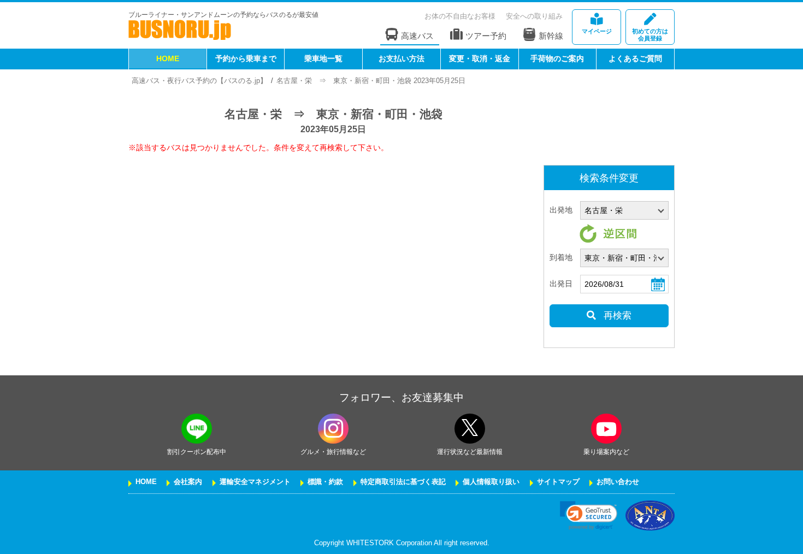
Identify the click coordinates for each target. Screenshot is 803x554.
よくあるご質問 (635, 58)
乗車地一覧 (323, 58)
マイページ (597, 31)
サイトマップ (558, 482)
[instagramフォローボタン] (333, 429)
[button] (588, 515)
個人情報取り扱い (491, 482)
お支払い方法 (401, 58)
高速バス (417, 35)
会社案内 (188, 482)
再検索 (616, 315)
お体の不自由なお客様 (459, 16)
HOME (167, 58)
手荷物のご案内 (557, 58)
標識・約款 (325, 482)
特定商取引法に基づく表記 (403, 482)
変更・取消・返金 (479, 58)
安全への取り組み (534, 16)
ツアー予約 (485, 35)
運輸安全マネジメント (255, 482)
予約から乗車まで (245, 58)
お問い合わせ (618, 482)
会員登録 (650, 35)
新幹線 (551, 35)
